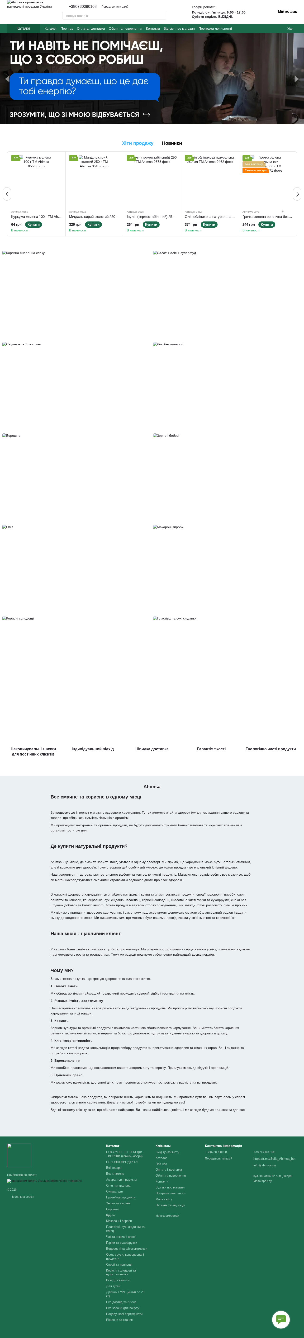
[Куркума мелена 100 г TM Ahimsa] (36, 180)
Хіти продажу (137, 143)
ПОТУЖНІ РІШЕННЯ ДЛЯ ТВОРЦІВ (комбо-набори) (124, 1154)
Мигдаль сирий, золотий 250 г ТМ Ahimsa (102, 217)
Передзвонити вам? (114, 6)
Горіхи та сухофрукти (121, 1242)
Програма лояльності (215, 28)
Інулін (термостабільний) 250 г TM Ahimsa (161, 217)
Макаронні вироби (119, 1221)
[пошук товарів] (162, 15)
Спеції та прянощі (119, 1264)
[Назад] (7, 194)
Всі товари (113, 1167)
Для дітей (113, 1286)
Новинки (172, 143)
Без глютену (115, 1173)
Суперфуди (114, 1191)
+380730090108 (83, 7)
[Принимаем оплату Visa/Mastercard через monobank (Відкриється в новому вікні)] (44, 1181)
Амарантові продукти (121, 1179)
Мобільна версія (22, 1196)
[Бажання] (255, 12)
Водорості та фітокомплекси (126, 1248)
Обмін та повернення (125, 28)
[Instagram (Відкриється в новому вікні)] (263, 28)
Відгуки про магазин (179, 28)
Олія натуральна (118, 1185)
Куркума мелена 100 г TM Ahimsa (38, 217)
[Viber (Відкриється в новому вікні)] (280, 28)
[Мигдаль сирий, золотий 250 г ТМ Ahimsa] (94, 180)
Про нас (67, 28)
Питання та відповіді (170, 1205)
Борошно (112, 1209)
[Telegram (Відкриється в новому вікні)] (274, 28)
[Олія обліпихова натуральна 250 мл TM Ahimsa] (210, 180)
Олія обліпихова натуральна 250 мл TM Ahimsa (223, 217)
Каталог (51, 28)
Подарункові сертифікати (124, 1314)
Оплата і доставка (91, 28)
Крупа (110, 1215)
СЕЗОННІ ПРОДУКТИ (122, 1162)
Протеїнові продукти (120, 1197)
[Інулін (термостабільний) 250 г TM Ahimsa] (152, 180)
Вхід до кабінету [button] (167, 1152)
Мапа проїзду (262, 1181)
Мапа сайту (164, 1199)
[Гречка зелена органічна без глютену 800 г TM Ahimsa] (267, 180)
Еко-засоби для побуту (122, 1308)
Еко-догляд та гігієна (121, 1302)
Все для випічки (117, 1280)
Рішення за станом (119, 1320)
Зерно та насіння (118, 1203)
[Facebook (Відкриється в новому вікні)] (268, 28)
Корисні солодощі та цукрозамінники (121, 1272)
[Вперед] (297, 194)
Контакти (153, 28)
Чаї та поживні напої (121, 1237)
